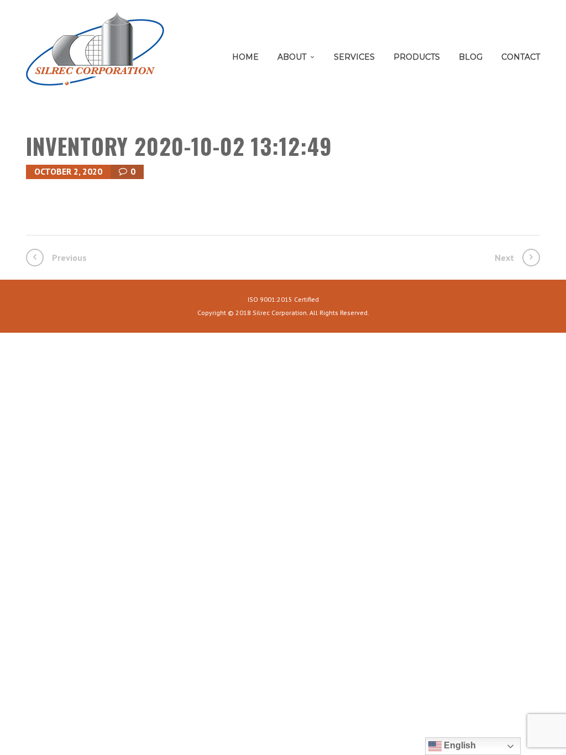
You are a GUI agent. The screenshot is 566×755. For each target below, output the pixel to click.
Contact (520, 57)
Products (417, 57)
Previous (69, 257)
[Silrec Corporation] (95, 53)
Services (354, 57)
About (291, 57)
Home (245, 57)
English (459, 745)
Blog (471, 57)
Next (504, 257)
